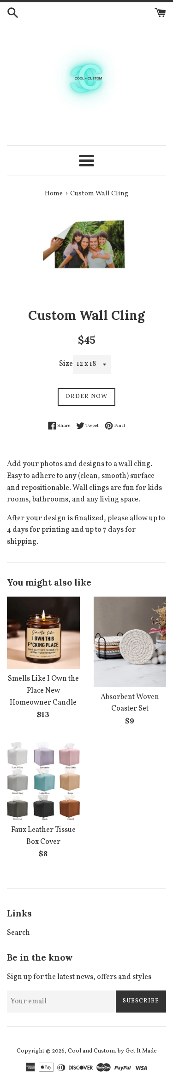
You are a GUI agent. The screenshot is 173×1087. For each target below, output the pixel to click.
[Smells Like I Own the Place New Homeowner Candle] (43, 633)
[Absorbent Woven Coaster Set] (130, 642)
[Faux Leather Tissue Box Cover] (43, 781)
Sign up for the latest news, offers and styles (79, 977)
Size (66, 364)
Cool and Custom (91, 1051)
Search (18, 933)
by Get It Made (137, 1051)
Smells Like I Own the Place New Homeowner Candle (43, 690)
